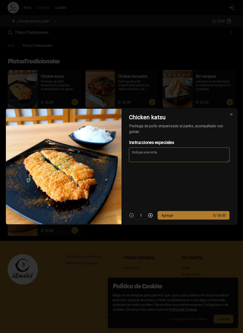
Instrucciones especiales (151, 142)
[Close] (231, 114)
